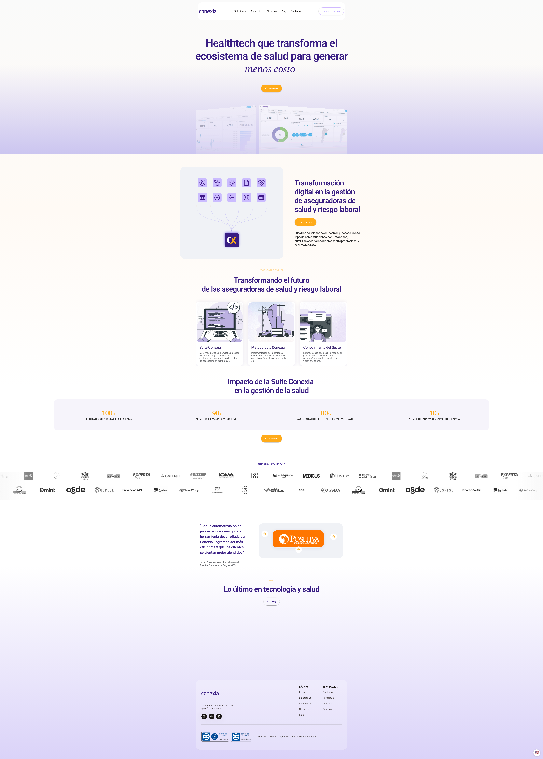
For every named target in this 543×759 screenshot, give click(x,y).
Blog (301, 714)
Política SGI (329, 703)
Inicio (302, 692)
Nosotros (304, 709)
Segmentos (305, 703)
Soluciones (305, 697)
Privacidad (328, 697)
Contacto (328, 692)
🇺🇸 (537, 752)
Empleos (327, 709)
